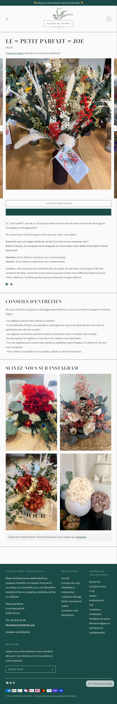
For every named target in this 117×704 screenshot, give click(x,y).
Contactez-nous (97, 586)
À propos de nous (70, 583)
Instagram (80, 537)
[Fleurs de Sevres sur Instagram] (14, 683)
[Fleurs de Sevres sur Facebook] (7, 683)
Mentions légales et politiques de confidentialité (99, 628)
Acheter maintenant (58, 212)
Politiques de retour (99, 618)
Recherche (94, 581)
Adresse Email (15, 666)
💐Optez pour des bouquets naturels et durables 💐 (58, 2)
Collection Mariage (71, 596)
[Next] (114, 128)
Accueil (65, 578)
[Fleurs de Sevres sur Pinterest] (11, 683)
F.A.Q (92, 591)
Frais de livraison (15, 53)
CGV (91, 604)
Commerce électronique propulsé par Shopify (54, 695)
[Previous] (3, 128)
